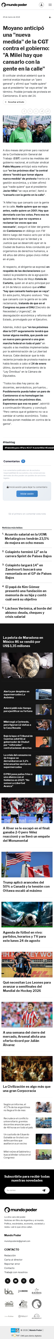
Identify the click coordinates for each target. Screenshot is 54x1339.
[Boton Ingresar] (41, 4)
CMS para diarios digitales (30, 1336)
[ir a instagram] (23, 1281)
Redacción (10, 1255)
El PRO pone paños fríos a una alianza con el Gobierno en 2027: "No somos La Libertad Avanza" (18, 780)
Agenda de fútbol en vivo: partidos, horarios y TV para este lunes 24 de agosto (24, 937)
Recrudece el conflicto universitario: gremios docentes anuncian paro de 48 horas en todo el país (18, 1123)
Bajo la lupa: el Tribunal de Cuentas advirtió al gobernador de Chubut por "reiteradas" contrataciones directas (18, 742)
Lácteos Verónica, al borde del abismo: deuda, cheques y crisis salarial (28, 613)
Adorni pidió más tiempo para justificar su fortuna (18, 710)
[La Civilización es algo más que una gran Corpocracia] (27, 1069)
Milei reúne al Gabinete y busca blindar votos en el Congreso (17, 1154)
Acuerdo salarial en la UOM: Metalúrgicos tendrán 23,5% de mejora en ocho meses (27, 539)
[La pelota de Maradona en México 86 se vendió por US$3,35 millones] (27, 665)
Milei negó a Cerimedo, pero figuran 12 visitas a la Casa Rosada (17, 724)
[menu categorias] (50, 4)
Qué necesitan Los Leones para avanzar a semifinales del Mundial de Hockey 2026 (27, 987)
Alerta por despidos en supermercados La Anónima (16, 694)
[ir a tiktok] (32, 1281)
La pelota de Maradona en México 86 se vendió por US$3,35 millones (23, 642)
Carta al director (13, 1259)
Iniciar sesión (27, 493)
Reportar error (12, 1263)
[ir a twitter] (7, 1281)
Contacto (9, 1268)
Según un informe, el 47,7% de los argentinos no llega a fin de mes (17, 1107)
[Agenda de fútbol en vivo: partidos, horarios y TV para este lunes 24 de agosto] (27, 914)
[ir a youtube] (15, 1281)
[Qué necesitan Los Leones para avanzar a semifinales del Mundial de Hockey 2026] (27, 964)
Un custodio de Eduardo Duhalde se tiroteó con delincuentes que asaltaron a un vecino (16, 1139)
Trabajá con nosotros (16, 1272)
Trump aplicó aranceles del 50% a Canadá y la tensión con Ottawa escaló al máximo (26, 887)
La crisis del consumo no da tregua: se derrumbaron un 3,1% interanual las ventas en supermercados (17, 761)
